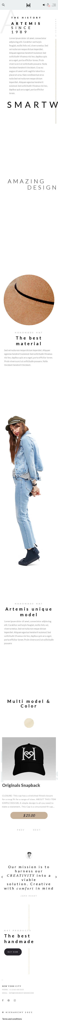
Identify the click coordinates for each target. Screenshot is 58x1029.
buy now (13, 952)
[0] (48, 5)
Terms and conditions (12, 1019)
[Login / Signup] (44, 4)
